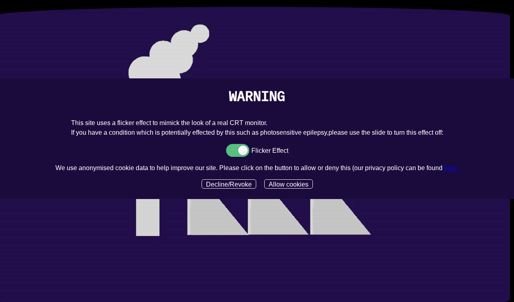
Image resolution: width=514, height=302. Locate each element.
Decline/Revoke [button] (229, 184)
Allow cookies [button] (288, 184)
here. (451, 167)
